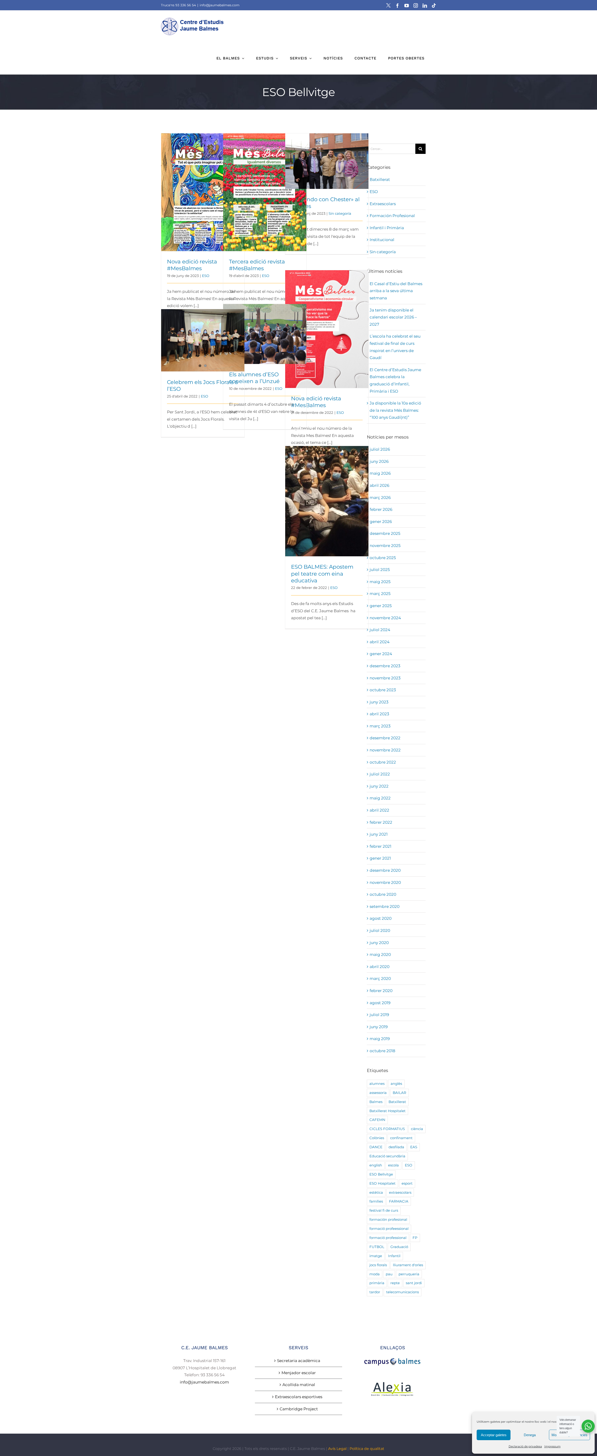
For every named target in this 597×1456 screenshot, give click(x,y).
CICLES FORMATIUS (387, 1129)
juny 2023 (379, 702)
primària (376, 1283)
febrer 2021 (380, 846)
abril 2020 (379, 966)
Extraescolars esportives (298, 1396)
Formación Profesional (392, 215)
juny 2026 (379, 461)
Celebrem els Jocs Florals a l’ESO (202, 336)
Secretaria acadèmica (298, 1360)
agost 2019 (380, 1002)
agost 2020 (381, 918)
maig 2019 (380, 1038)
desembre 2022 (385, 738)
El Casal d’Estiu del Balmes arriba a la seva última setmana (396, 290)
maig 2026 (380, 473)
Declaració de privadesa (525, 1446)
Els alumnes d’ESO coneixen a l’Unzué (264, 327)
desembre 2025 (385, 533)
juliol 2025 (380, 569)
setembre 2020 (384, 906)
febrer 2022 (381, 822)
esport (407, 1183)
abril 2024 (379, 642)
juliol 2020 (380, 930)
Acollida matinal (298, 1384)
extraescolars (400, 1192)
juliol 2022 (380, 774)
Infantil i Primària (387, 227)
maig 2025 (380, 581)
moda (374, 1274)
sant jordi (414, 1283)
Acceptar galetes (494, 1435)
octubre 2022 (383, 762)
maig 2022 (380, 798)
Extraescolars (383, 203)
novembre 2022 (385, 750)
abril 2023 (379, 714)
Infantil (394, 1256)
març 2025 (380, 593)
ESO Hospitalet (382, 1183)
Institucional (382, 239)
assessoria (378, 1092)
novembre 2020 (385, 882)
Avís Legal (337, 1448)
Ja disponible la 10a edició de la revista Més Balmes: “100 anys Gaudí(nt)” (395, 410)
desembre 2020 (385, 870)
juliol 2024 (380, 629)
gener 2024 (381, 653)
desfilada (396, 1147)
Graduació (399, 1247)
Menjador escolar (298, 1372)
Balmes (375, 1102)
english (375, 1165)
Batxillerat (380, 179)
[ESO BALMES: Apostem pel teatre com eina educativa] (326, 501)
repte (395, 1283)
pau (389, 1274)
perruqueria (409, 1274)
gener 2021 (380, 858)
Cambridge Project (299, 1409)
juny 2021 (379, 834)
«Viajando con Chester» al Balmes (326, 157)
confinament (401, 1138)
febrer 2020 (381, 990)
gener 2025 (381, 605)
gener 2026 (381, 521)
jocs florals (378, 1265)
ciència (417, 1129)
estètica (376, 1192)
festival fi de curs (383, 1210)
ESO (205, 275)
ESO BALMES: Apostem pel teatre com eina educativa (326, 494)
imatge (375, 1256)
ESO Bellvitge (381, 1174)
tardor (374, 1292)
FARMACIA (398, 1201)
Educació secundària (387, 1156)
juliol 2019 (379, 1014)
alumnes (377, 1083)
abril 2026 (379, 485)
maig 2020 (380, 954)
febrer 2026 (381, 509)
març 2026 (380, 497)
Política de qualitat (367, 1448)
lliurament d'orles (408, 1265)
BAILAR (399, 1092)
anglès (396, 1083)
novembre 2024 (385, 618)
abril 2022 (379, 810)
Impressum (552, 1446)
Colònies (376, 1138)
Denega (530, 1435)
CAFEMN (377, 1119)
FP (415, 1237)
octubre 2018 (382, 1050)
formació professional (387, 1237)
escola (393, 1165)
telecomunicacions (402, 1292)
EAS (413, 1147)
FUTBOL (376, 1247)
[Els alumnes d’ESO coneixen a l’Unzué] (264, 334)
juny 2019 (379, 1026)
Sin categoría (340, 213)
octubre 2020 (383, 894)
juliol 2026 (380, 449)
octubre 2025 (383, 557)
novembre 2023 (385, 678)
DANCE (375, 1147)
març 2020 (380, 978)
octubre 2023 (383, 690)
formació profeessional (389, 1228)
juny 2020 (379, 942)
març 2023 (380, 726)
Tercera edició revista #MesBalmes (264, 188)
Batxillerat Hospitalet (387, 1111)
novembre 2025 (385, 545)
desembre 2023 (385, 666)
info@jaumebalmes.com (219, 5)
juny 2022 (379, 786)
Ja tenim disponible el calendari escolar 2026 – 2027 (393, 317)
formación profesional (388, 1219)
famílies (376, 1201)
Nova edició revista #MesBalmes (202, 188)
